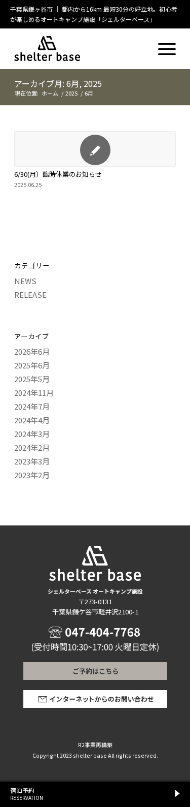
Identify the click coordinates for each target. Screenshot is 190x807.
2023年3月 (32, 461)
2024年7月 (32, 406)
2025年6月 (32, 365)
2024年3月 (32, 433)
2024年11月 (34, 392)
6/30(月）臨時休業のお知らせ (58, 174)
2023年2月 (32, 475)
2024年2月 (32, 447)
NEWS (25, 280)
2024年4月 (32, 420)
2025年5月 (32, 379)
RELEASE (30, 294)
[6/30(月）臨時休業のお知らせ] (95, 149)
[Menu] (162, 43)
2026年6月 (32, 351)
